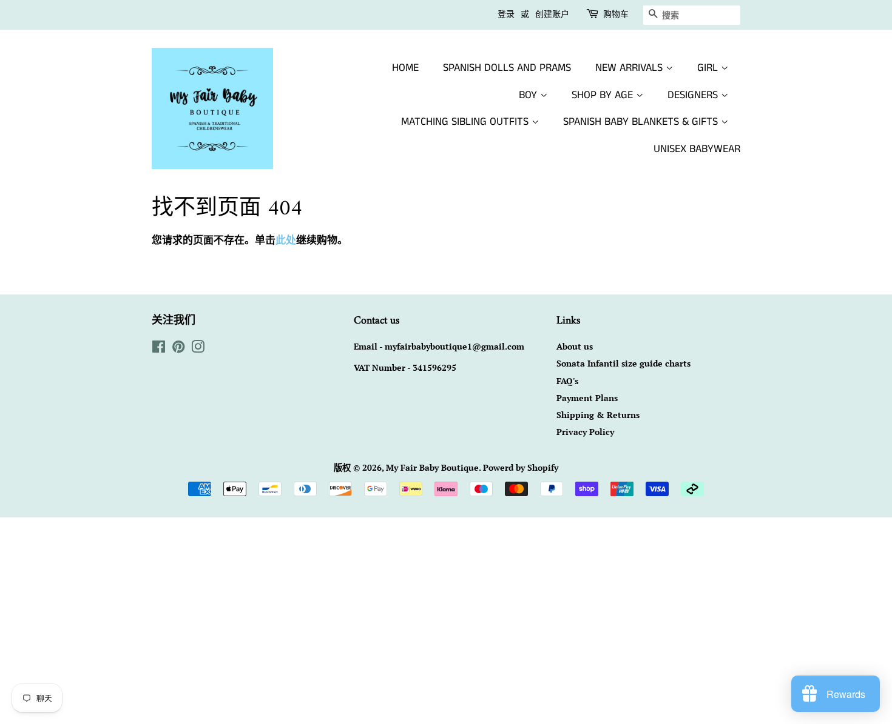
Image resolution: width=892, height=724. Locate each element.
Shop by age (604, 95)
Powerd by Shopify (520, 467)
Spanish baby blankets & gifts (642, 122)
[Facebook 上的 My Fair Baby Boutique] (159, 348)
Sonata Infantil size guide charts (623, 363)
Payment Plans (587, 398)
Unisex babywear (697, 149)
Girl (709, 68)
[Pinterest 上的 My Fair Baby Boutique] (178, 348)
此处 (285, 240)
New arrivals (630, 68)
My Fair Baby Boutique (432, 467)
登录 (506, 14)
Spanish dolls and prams (507, 68)
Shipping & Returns (598, 414)
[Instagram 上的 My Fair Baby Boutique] (197, 348)
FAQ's (567, 381)
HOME (405, 68)
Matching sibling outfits (466, 122)
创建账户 (552, 14)
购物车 (616, 14)
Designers (694, 95)
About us (574, 346)
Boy (529, 95)
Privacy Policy (585, 431)
